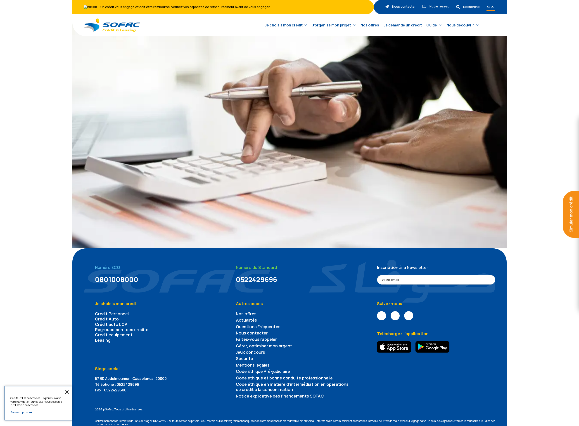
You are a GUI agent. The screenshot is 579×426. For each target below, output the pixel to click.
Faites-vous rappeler (256, 339)
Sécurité (244, 358)
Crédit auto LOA (111, 324)
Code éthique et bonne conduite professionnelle (284, 378)
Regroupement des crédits (121, 329)
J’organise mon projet (331, 25)
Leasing (102, 340)
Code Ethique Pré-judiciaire (263, 371)
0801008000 (116, 279)
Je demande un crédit (403, 25)
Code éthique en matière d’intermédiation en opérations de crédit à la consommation (292, 386)
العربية (490, 6)
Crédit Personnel (112, 313)
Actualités (246, 320)
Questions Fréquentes (258, 326)
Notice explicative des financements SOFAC (280, 396)
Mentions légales (253, 365)
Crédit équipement (114, 334)
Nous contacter (252, 333)
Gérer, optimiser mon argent (264, 345)
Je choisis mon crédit (284, 25)
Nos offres (370, 25)
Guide (431, 25)
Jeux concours (250, 352)
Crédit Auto (107, 319)
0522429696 (256, 279)
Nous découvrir (460, 25)
